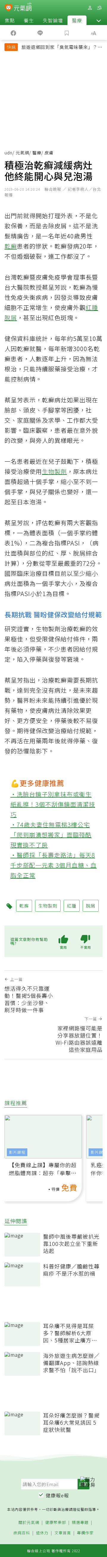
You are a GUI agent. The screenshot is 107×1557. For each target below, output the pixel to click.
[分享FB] (13, 32)
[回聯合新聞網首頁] (8, 8)
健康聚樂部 (55, 1522)
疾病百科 (21, 1533)
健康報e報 (57, 1495)
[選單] (99, 7)
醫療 (77, 20)
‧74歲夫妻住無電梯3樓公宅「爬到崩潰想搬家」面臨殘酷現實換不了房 (51, 834)
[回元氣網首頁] (23, 7)
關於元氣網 (28, 1522)
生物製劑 (54, 471)
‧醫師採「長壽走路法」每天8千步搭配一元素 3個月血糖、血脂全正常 (53, 865)
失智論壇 (53, 20)
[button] (98, 20)
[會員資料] (89, 7)
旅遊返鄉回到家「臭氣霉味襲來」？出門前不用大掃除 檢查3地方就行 (61, 48)
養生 (29, 20)
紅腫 (92, 307)
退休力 (42, 1533)
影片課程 (17, 1152)
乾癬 (10, 246)
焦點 (10, 20)
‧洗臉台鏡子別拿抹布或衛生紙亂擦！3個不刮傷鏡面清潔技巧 (52, 804)
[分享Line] (40, 32)
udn (8, 153)
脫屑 (10, 317)
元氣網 (22, 153)
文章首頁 (62, 1533)
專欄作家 (85, 1533)
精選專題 (80, 1522)
